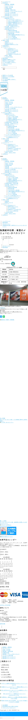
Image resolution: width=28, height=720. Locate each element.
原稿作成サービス (13, 49)
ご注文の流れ (9, 56)
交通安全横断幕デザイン (15, 22)
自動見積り (6, 45)
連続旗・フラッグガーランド (13, 11)
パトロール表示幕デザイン (13, 38)
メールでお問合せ (6, 676)
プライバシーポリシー (9, 707)
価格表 (7, 41)
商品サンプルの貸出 (8, 61)
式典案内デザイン (13, 137)
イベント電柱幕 (12, 37)
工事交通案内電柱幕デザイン (16, 34)
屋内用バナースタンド (11, 15)
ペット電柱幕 (12, 36)
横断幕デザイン (9, 18)
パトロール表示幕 (10, 12)
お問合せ (5, 65)
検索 (4, 69)
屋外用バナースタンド (11, 14)
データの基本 (12, 52)
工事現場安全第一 (13, 25)
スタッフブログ (7, 63)
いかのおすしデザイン (14, 19)
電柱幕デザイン (9, 29)
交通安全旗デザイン (11, 27)
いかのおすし (12, 115)
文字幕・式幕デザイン (11, 123)
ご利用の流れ (5, 664)
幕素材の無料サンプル (11, 44)
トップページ (6, 1)
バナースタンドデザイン (12, 136)
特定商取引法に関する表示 (10, 706)
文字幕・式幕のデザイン (12, 26)
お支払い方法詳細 (5, 605)
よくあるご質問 (5, 674)
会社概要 (5, 80)
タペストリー (9, 5)
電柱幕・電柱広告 (10, 10)
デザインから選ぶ (8, 16)
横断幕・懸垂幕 (9, 4)
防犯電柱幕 (11, 33)
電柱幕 (7, 105)
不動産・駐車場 (12, 118)
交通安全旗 (8, 8)
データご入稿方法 (13, 51)
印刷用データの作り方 (14, 54)
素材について (9, 43)
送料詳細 (2, 623)
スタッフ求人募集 (13, 116)
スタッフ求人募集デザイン (15, 21)
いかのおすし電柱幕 (14, 32)
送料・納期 (8, 55)
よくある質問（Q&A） (9, 62)
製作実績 (5, 58)
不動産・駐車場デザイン (15, 23)
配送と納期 (4, 669)
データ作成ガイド (10, 48)
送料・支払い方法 (10, 152)
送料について (5, 667)
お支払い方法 (5, 672)
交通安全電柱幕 (12, 30)
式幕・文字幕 (9, 7)
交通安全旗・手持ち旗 (11, 122)
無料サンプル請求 (8, 75)
